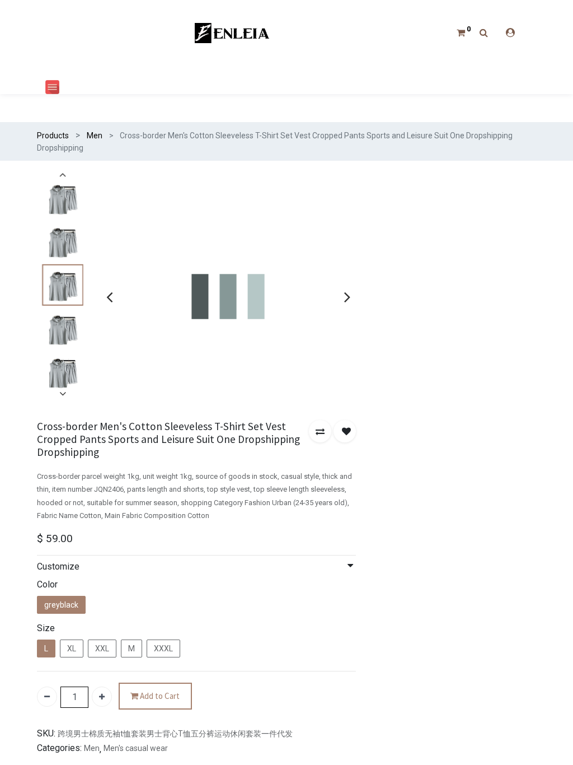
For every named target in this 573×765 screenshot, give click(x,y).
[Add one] (102, 697)
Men (94, 135)
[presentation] (109, 297)
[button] (320, 431)
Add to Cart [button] (159, 696)
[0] (461, 32)
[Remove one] (47, 697)
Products (53, 135)
